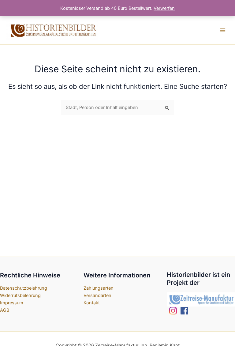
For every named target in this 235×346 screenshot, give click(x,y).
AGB (4, 310)
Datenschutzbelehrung (23, 288)
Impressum (11, 303)
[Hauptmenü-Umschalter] (223, 30)
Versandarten (97, 295)
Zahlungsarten (99, 288)
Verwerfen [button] (164, 8)
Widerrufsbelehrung (20, 295)
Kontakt (92, 303)
